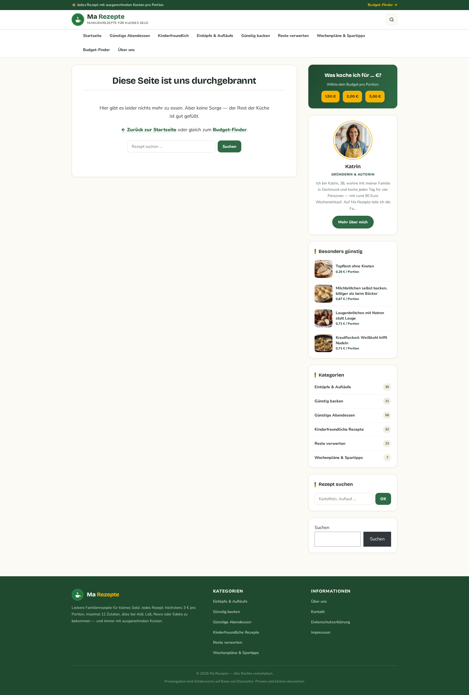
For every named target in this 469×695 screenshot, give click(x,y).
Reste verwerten (293, 35)
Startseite (92, 35)
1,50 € (330, 96)
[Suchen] (391, 19)
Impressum (320, 632)
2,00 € (352, 96)
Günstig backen (255, 35)
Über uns (126, 49)
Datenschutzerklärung (330, 622)
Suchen (229, 146)
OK (383, 499)
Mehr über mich (353, 222)
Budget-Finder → (382, 4)
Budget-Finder (96, 49)
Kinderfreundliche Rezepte (352, 429)
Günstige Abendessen (130, 35)
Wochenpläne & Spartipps (341, 35)
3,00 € (375, 96)
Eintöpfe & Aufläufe (215, 35)
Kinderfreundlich (173, 35)
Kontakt (318, 611)
